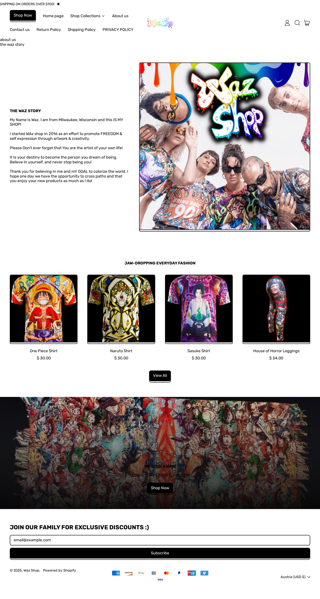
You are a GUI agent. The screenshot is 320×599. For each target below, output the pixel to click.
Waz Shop (31, 570)
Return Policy (49, 29)
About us (120, 16)
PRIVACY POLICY (118, 29)
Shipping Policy (82, 29)
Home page (53, 16)
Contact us (20, 29)
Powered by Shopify (59, 570)
